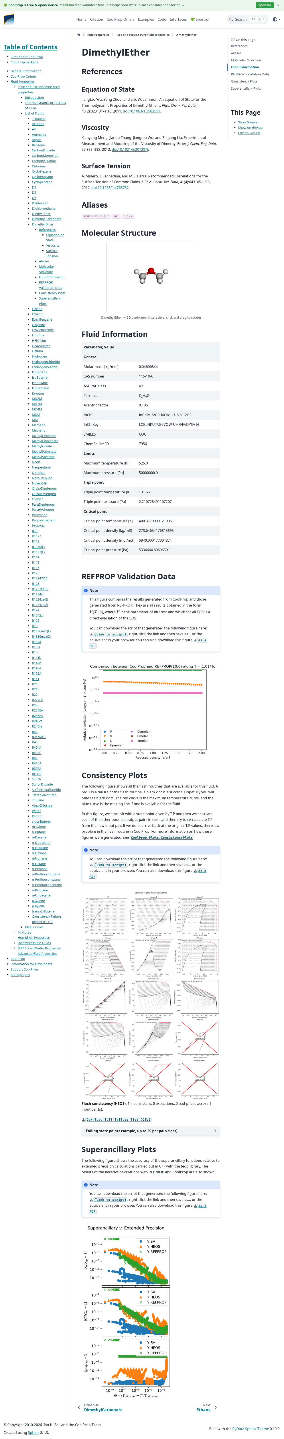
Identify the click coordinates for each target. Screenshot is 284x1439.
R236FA (37, 715)
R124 (35, 610)
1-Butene (38, 119)
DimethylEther (42, 224)
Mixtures (24, 932)
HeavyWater (41, 346)
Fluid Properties (23, 81)
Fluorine (38, 335)
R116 (35, 568)
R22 (34, 694)
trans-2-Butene (43, 911)
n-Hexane (39, 853)
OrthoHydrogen (44, 494)
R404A (36, 747)
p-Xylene (38, 906)
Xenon (36, 816)
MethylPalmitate (44, 451)
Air (34, 129)
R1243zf (38, 615)
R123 (35, 583)
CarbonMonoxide (45, 155)
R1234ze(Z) (40, 605)
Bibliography (20, 975)
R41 (34, 758)
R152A (36, 673)
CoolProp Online (120, 19)
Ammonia (39, 134)
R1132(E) (38, 552)
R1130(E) (38, 547)
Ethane (37, 309)
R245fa (37, 726)
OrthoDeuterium (44, 488)
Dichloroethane (43, 208)
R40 (34, 742)
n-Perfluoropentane (47, 885)
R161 (35, 679)
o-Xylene (38, 900)
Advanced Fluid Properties (37, 953)
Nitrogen (38, 472)
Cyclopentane (42, 182)
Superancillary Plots (246, 88)
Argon (36, 140)
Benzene (38, 145)
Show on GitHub (250, 127)
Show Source (248, 122)
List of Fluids (34, 113)
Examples (146, 19)
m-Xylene (39, 826)
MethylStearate (43, 457)
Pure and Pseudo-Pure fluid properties (143, 35)
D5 (34, 192)
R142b (36, 663)
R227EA (37, 700)
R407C (36, 752)
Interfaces (178, 19)
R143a (36, 668)
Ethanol (37, 314)
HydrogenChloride (46, 362)
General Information (26, 71)
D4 (34, 187)
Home (81, 19)
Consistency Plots (52, 293)
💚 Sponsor (200, 19)
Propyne (38, 525)
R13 (34, 626)
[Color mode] (276, 19)
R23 (34, 705)
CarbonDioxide (43, 150)
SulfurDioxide (42, 784)
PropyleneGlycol (44, 520)
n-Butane (39, 832)
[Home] (79, 34)
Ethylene (38, 324)
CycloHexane (41, 171)
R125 (35, 620)
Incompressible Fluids (34, 943)
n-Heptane (40, 848)
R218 (35, 689)
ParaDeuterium (43, 504)
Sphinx (33, 1432)
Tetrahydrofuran (44, 795)
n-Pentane (39, 869)
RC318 (36, 774)
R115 (35, 562)
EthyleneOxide (43, 330)
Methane (38, 425)
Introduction (34, 97)
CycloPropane (42, 177)
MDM (36, 414)
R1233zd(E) (40, 589)
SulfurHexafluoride (46, 790)
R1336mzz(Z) (41, 636)
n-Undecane (41, 895)
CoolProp (18, 959)
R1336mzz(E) (41, 631)
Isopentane (40, 388)
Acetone (38, 124)
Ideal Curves (34, 927)
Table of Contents (30, 47)
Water (36, 811)
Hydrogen (39, 356)
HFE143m (39, 340)
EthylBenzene (42, 319)
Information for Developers (31, 964)
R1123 (36, 536)
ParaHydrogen (43, 509)
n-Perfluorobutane (46, 874)
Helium (37, 351)
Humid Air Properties (34, 937)
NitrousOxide (42, 478)
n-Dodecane (41, 842)
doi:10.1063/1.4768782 (110, 187)
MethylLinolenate (45, 441)
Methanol (39, 430)
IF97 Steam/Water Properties (39, 948)
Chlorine (38, 166)
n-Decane (39, 837)
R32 (34, 731)
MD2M (37, 398)
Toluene (38, 800)
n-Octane (39, 864)
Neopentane (41, 467)
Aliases (44, 261)
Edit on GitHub (249, 133)
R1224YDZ (39, 578)
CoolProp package (24, 62)
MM (35, 420)
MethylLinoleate (44, 436)
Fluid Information (52, 277)
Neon (36, 462)
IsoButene (39, 377)
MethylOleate (42, 446)
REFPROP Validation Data (250, 74)
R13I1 (36, 647)
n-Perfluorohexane (46, 879)
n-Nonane (39, 858)
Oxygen (37, 499)
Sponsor (264, 5)
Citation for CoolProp (27, 57)
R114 (35, 557)
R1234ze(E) (40, 599)
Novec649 (39, 483)
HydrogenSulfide (44, 367)
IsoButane (39, 372)
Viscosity (52, 245)
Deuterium (40, 203)
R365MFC (39, 737)
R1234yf (38, 594)
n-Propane (40, 890)
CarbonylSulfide (44, 161)
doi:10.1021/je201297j (130, 149)
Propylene (39, 515)
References (47, 229)
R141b (36, 657)
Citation (96, 19)
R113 (35, 541)
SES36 (36, 779)
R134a (36, 641)
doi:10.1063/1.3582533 (141, 111)
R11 (34, 531)
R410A (36, 763)
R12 (34, 573)
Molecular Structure (246, 60)
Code (162, 19)
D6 (34, 198)
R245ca (37, 721)
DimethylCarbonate (46, 219)
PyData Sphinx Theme (250, 1428)
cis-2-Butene (41, 821)
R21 (34, 684)
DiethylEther (41, 213)
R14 (34, 652)
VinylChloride (42, 805)
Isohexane (40, 383)
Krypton (38, 393)
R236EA (37, 710)
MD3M (37, 404)
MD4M (37, 409)
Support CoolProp (24, 969)
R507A (36, 768)
